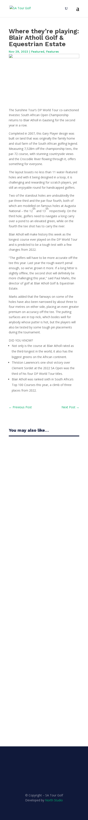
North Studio (54, 800)
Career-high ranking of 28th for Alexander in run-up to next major (43, 467)
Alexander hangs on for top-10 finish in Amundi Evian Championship (42, 665)
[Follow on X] (48, 781)
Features (52, 51)
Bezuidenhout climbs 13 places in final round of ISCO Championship (42, 535)
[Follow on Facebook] (39, 781)
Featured (37, 51)
